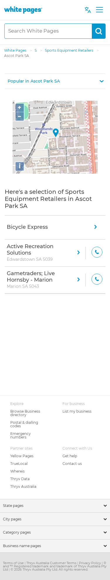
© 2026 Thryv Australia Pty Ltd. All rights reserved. (49, 569)
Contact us (72, 463)
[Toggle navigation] (99, 10)
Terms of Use (14, 563)
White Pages (15, 50)
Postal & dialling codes (24, 424)
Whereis (17, 471)
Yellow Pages (21, 456)
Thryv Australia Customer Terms (51, 563)
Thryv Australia (23, 486)
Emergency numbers (20, 435)
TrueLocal (19, 463)
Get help (69, 456)
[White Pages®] (23, 9)
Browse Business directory (25, 413)
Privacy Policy (90, 563)
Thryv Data (20, 479)
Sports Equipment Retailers (69, 50)
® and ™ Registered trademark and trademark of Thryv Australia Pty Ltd (54, 566)
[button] (55, 81)
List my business (77, 411)
